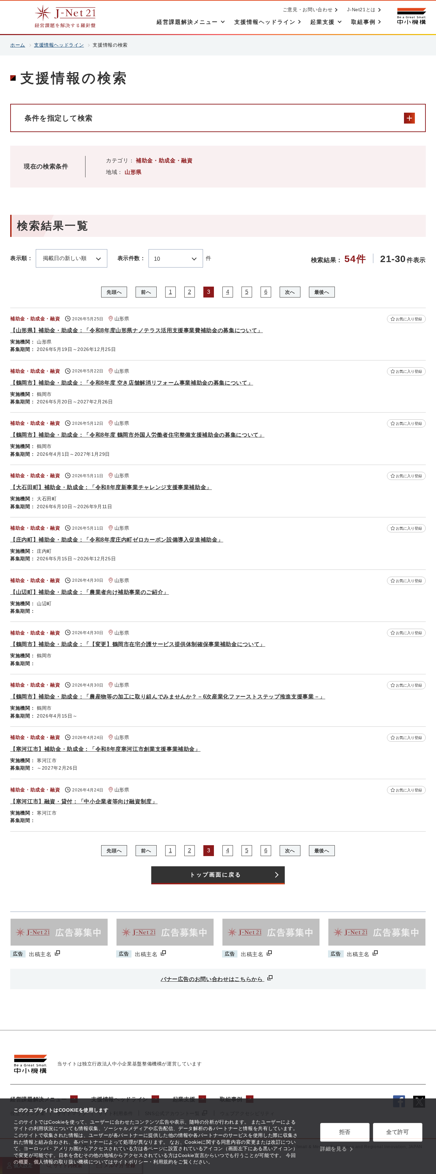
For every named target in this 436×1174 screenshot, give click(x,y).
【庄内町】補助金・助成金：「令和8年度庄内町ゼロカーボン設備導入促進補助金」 (116, 540)
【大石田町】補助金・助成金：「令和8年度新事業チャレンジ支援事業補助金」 (111, 487)
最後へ (321, 292)
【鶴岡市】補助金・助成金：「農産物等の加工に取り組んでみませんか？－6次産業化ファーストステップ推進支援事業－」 (167, 696)
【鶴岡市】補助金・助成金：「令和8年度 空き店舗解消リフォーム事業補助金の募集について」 (131, 383)
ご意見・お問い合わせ (307, 9)
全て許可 (397, 1132)
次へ (290, 292)
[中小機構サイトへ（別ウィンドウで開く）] (411, 16)
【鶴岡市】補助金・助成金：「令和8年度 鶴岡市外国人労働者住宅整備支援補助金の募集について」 (137, 435)
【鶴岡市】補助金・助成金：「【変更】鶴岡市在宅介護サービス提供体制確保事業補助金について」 (137, 644)
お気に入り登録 (409, 319)
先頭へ (114, 292)
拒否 (345, 1132)
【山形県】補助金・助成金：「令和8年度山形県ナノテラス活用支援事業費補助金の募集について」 (136, 330)
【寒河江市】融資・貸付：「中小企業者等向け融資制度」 (84, 801)
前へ (146, 292)
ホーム (17, 45)
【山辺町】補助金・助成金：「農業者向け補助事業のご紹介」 (89, 592)
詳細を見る (333, 1149)
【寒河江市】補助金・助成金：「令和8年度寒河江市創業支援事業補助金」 (105, 749)
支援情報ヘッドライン (59, 45)
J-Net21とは (361, 9)
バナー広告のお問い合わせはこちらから (212, 979)
